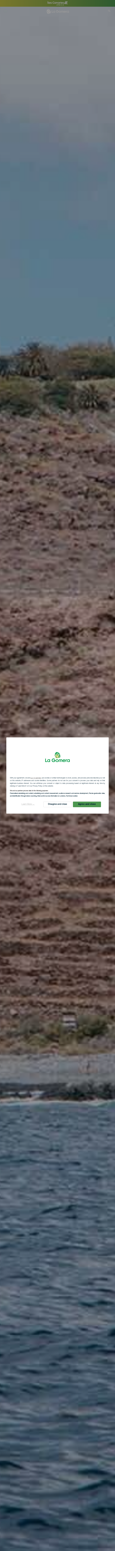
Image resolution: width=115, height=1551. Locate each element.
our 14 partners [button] (35, 778)
